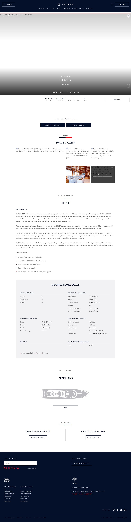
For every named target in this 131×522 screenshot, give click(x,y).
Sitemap (28, 518)
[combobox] (20, 463)
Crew (74, 9)
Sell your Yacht (7, 498)
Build (59, 9)
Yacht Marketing (24, 496)
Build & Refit (23, 498)
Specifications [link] (58, 92)
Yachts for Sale (7, 496)
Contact (89, 9)
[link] (8, 4)
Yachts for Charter (8, 491)
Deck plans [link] (74, 92)
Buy (48, 9)
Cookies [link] (20, 518)
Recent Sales (7, 501)
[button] (122, 4)
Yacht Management (25, 493)
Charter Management (26, 491)
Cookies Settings (40, 518)
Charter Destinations (9, 493)
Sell (53, 9)
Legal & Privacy (9, 518)
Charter (41, 9)
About (81, 9)
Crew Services (24, 501)
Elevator (45, 353)
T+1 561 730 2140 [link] (11, 468)
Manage (66, 9)
